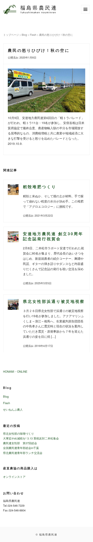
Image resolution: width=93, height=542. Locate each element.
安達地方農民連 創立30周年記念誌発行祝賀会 (53, 236)
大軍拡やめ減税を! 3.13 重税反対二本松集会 (31, 438)
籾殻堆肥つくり (39, 186)
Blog (24, 34)
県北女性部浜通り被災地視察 (54, 301)
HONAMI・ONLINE (15, 371)
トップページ (11, 34)
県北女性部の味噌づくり (18, 433)
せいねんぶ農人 (13, 409)
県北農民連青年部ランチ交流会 (22, 453)
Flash (33, 34)
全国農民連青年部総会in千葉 (21, 448)
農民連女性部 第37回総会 (20, 443)
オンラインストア (14, 477)
